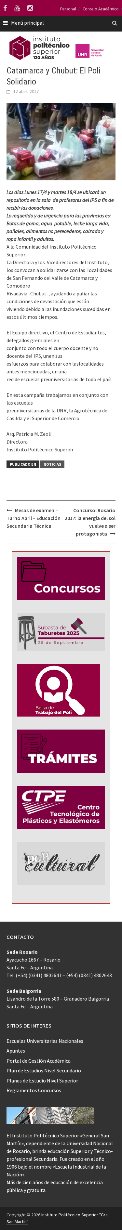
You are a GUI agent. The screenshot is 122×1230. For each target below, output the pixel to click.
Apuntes (16, 1050)
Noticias (52, 464)
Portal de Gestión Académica (39, 1060)
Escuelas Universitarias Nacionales (45, 1041)
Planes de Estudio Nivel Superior (42, 1080)
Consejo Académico (101, 9)
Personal (68, 9)
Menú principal (27, 22)
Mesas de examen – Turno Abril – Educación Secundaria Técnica (34, 518)
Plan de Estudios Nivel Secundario (44, 1070)
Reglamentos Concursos (34, 1090)
